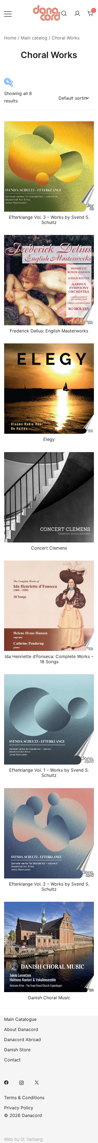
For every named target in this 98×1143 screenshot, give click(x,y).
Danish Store (17, 1049)
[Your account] (77, 13)
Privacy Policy (18, 1107)
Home (10, 38)
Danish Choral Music (49, 997)
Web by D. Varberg (23, 1139)
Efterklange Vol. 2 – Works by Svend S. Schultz (49, 886)
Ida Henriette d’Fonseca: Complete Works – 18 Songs (49, 659)
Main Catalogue (20, 1019)
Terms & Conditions (24, 1097)
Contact (12, 1059)
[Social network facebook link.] (6, 1082)
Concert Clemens (49, 548)
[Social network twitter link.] (37, 1082)
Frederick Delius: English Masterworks (49, 331)
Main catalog (34, 38)
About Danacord (21, 1029)
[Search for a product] (64, 14)
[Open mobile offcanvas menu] (8, 13)
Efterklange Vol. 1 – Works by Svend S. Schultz (49, 772)
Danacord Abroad (22, 1039)
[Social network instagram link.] (21, 1082)
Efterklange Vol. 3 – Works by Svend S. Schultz (49, 219)
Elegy (49, 439)
